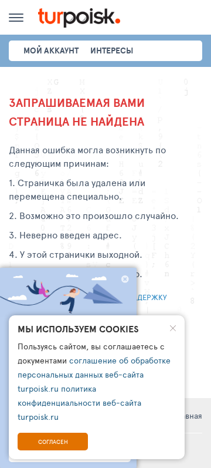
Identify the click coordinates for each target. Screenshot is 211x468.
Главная (187, 415)
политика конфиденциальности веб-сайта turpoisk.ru (79, 402)
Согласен (53, 441)
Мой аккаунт (51, 50)
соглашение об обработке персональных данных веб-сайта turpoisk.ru (94, 374)
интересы (111, 50)
